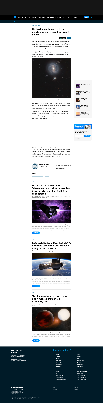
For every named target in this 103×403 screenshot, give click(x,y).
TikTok (63, 350)
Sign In (86, 17)
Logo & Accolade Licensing (61, 379)
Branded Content (80, 373)
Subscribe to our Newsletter (82, 371)
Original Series (79, 366)
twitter (41, 168)
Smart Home (58, 362)
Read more (36, 232)
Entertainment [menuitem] (50, 17)
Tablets (78, 354)
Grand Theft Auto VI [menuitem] (20, 21)
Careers (54, 387)
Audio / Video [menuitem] (58, 17)
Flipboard (70, 350)
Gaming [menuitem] (44, 17)
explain (47, 52)
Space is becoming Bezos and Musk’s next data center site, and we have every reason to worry (85, 94)
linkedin (39, 168)
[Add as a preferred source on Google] (62, 38)
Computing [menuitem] (33, 17)
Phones (57, 354)
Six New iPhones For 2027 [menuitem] (30, 21)
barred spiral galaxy (54, 103)
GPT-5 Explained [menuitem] (86, 21)
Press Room (76, 389)
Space (78, 358)
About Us (57, 371)
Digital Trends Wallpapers (81, 375)
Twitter (58, 350)
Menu (11, 17)
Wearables (79, 356)
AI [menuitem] (29, 17)
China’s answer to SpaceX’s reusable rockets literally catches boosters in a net (84, 108)
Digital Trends (17, 19)
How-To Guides (80, 364)
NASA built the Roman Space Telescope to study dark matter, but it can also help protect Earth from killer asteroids (85, 87)
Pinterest (65, 350)
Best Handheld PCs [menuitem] (47, 21)
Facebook (53, 350)
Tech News (47, 175)
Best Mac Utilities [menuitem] (39, 21)
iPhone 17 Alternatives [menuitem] (66, 21)
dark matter (52, 156)
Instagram (56, 350)
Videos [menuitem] (75, 17)
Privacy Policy (78, 138)
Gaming (57, 358)
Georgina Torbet (36, 38)
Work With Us (55, 389)
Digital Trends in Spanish (81, 377)
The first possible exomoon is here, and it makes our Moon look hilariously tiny (84, 100)
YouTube (60, 350)
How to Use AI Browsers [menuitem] (56, 21)
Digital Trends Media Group (18, 398)
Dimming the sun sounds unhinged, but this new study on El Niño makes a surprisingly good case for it (84, 115)
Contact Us (58, 373)
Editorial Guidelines (59, 377)
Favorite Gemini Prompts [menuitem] (76, 21)
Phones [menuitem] (39, 17)
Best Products (79, 362)
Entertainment (59, 364)
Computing (58, 356)
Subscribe (87, 135)
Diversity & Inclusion (56, 391)
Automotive (58, 366)
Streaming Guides (80, 360)
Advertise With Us (59, 375)
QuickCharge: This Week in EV (37, 175)
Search (91, 17)
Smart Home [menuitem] (69, 17)
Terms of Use (55, 393)
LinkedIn (67, 350)
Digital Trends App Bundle (81, 379)
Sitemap (75, 391)
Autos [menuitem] (64, 17)
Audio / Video (58, 360)
